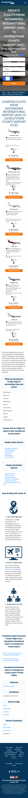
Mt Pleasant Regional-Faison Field (12, 483)
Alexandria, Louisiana (9, 686)
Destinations (17, 749)
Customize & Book (14, 160)
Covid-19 (13, 756)
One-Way (15, 55)
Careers (20, 756)
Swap (22, 55)
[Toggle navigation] (25, 2)
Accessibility (9, 763)
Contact (14, 758)
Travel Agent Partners (10, 754)
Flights (5, 705)
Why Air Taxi (19, 747)
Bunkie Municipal (9, 457)
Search (14, 83)
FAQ (7, 756)
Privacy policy (18, 763)
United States (7, 708)
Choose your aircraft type (13, 569)
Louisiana (5, 711)
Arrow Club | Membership (10, 752)
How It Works (9, 747)
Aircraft (22, 752)
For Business (9, 751)
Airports (9, 749)
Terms (14, 765)
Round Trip (8, 55)
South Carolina (7, 730)
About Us (21, 754)
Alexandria (6, 714)
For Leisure (19, 751)
